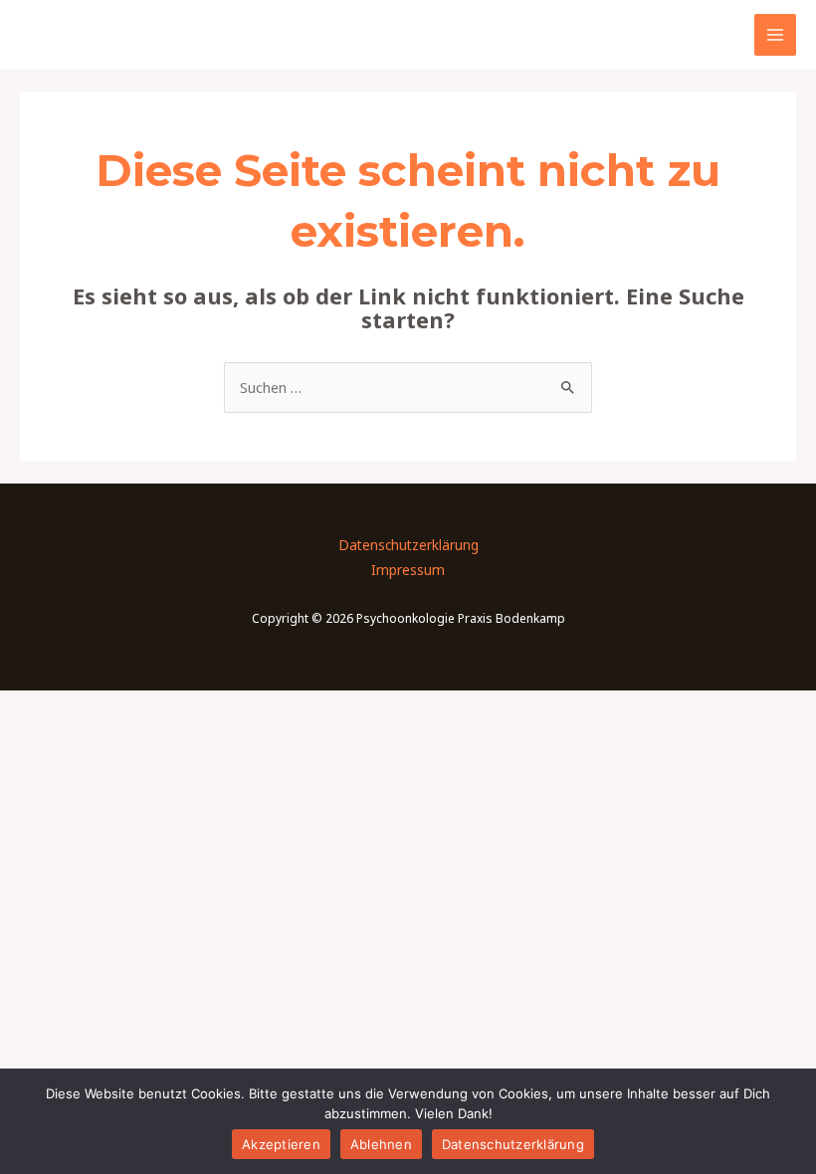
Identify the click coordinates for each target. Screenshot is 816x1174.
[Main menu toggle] (775, 35)
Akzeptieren (281, 1144)
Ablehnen (381, 1144)
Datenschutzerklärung (408, 544)
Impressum (408, 569)
